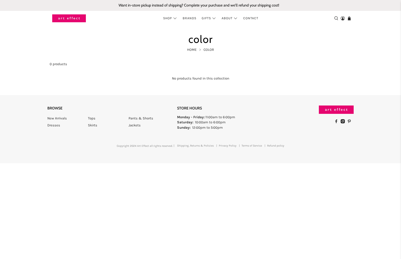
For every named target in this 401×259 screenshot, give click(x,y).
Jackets (135, 125)
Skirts (92, 125)
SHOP (167, 18)
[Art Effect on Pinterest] (350, 122)
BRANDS (189, 18)
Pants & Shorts (141, 118)
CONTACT (250, 18)
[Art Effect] (69, 18)
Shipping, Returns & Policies (195, 145)
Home (192, 49)
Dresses (53, 125)
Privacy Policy (227, 145)
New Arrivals (57, 118)
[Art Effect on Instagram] (344, 122)
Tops (91, 118)
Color (209, 49)
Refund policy (275, 145)
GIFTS (206, 18)
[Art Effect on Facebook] (337, 122)
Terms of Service (252, 145)
